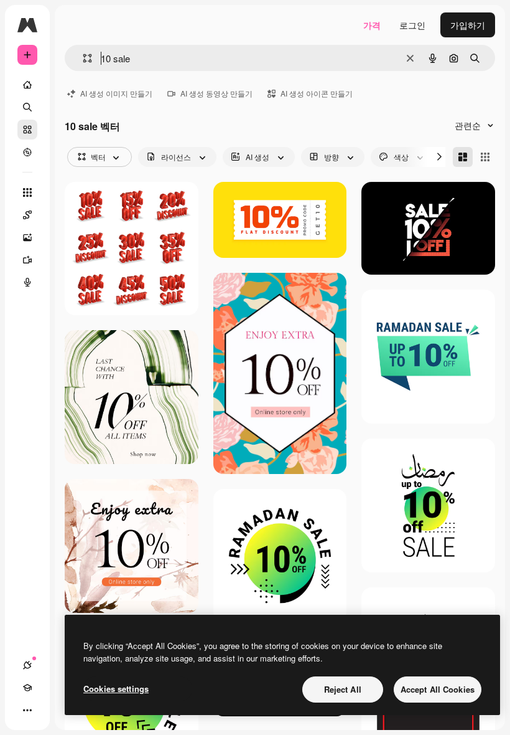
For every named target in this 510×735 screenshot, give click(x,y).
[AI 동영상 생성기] (27, 260)
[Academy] (27, 688)
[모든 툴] (27, 192)
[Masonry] (463, 157)
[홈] (27, 85)
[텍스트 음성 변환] (27, 282)
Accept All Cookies (438, 689)
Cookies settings (116, 689)
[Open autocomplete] (82, 58)
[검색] (27, 107)
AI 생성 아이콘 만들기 (316, 93)
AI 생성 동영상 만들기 (216, 93)
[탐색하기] (27, 152)
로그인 (412, 25)
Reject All (342, 689)
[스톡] (27, 130)
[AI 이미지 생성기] (27, 237)
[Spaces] (27, 215)
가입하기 (467, 25)
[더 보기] (27, 710)
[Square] (485, 157)
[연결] (27, 665)
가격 (372, 25)
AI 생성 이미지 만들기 (116, 93)
